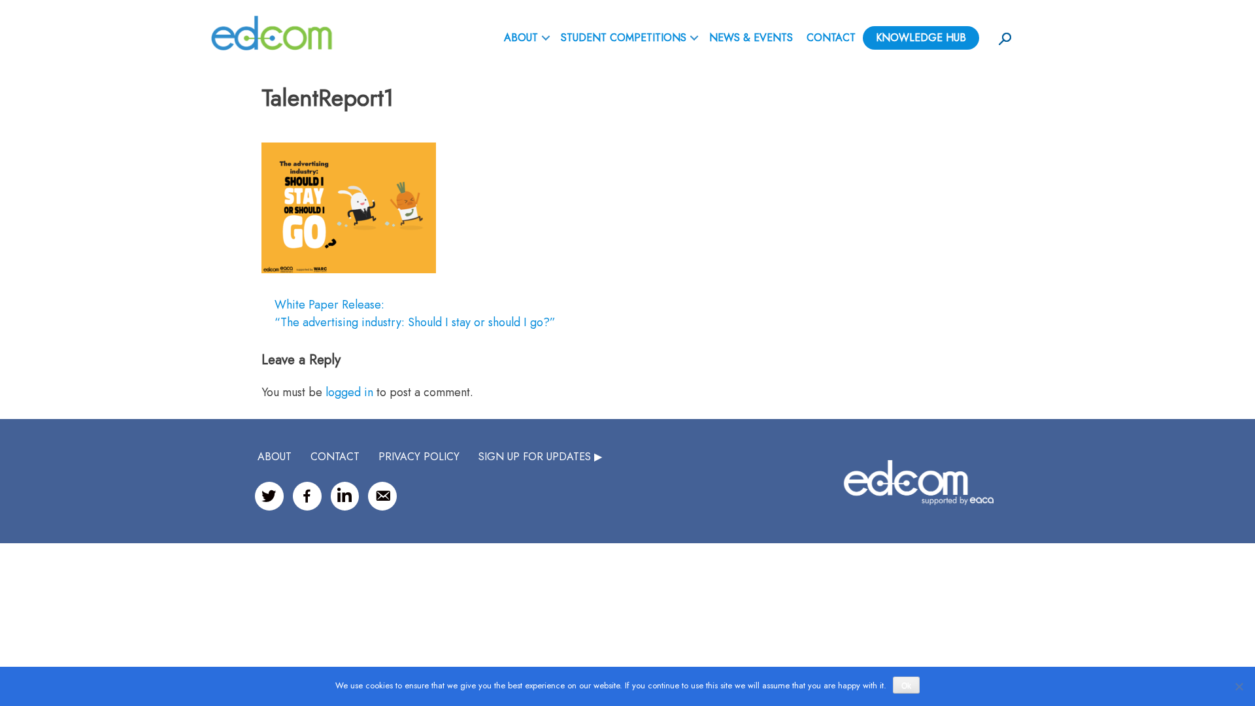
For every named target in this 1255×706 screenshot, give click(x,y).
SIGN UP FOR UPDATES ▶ (540, 456)
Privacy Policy (419, 456)
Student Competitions (623, 37)
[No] (1238, 686)
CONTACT (335, 456)
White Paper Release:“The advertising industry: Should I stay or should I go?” (415, 313)
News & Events (751, 37)
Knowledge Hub (921, 37)
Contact (831, 37)
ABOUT (521, 37)
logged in (349, 392)
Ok (906, 685)
